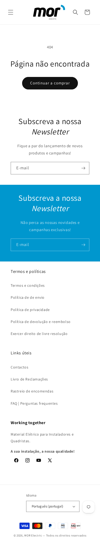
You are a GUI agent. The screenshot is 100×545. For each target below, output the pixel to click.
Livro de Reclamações (29, 379)
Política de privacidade (30, 309)
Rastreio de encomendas (32, 391)
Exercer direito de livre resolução (39, 333)
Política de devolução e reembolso (41, 321)
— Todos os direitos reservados (64, 535)
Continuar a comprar (50, 82)
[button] (11, 12)
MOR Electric (33, 535)
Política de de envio (28, 297)
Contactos (19, 367)
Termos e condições (28, 285)
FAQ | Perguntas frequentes (34, 403)
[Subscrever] (83, 168)
